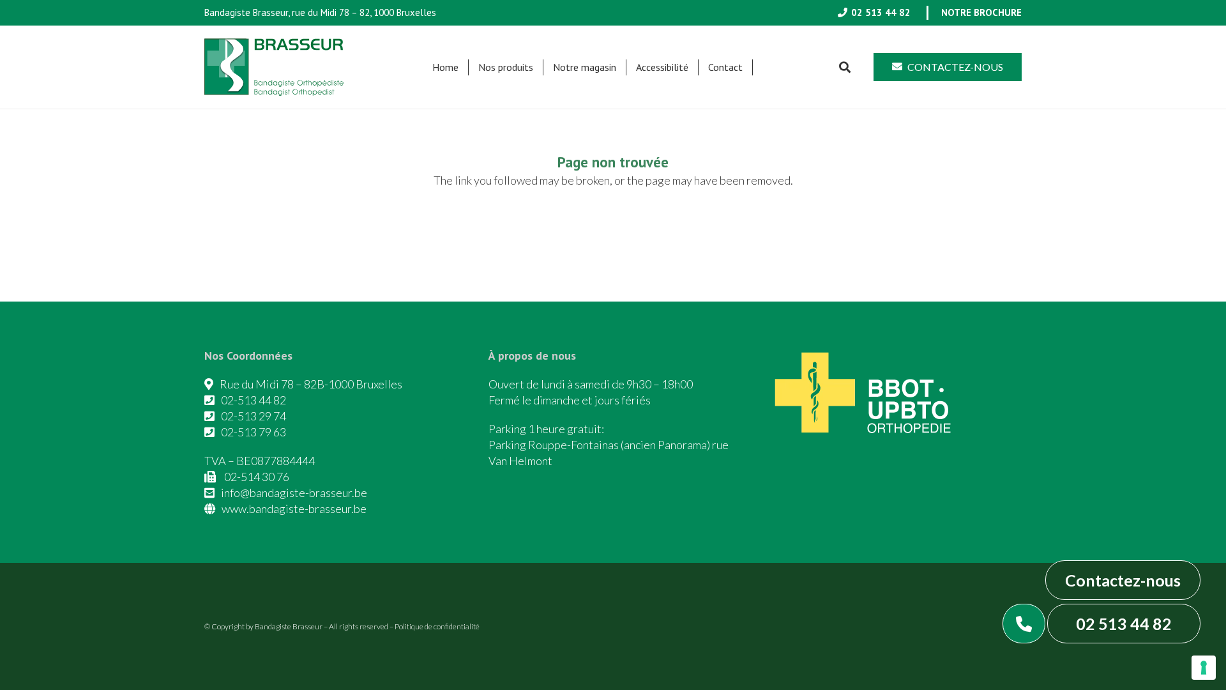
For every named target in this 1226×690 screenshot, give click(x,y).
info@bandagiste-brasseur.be (294, 493)
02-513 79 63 (253, 432)
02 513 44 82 (1124, 623)
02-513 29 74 (253, 416)
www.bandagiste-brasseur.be (294, 509)
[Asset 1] (274, 67)
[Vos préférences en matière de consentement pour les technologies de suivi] (1204, 668)
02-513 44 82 (253, 400)
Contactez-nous (1123, 580)
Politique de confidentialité (437, 626)
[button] (539, 67)
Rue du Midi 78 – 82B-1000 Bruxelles (311, 384)
